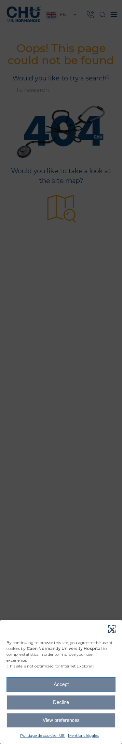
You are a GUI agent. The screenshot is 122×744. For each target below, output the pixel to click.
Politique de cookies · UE (42, 735)
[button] (112, 629)
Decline (61, 702)
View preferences (61, 720)
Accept (61, 684)
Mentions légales (83, 735)
